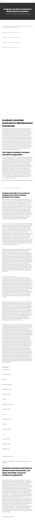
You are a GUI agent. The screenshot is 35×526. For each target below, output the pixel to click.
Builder (11, 13)
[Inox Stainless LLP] (4, 1)
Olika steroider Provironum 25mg (27, 496)
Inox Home (7, 13)
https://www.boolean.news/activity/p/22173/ (9, 276)
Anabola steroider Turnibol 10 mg (7, 223)
